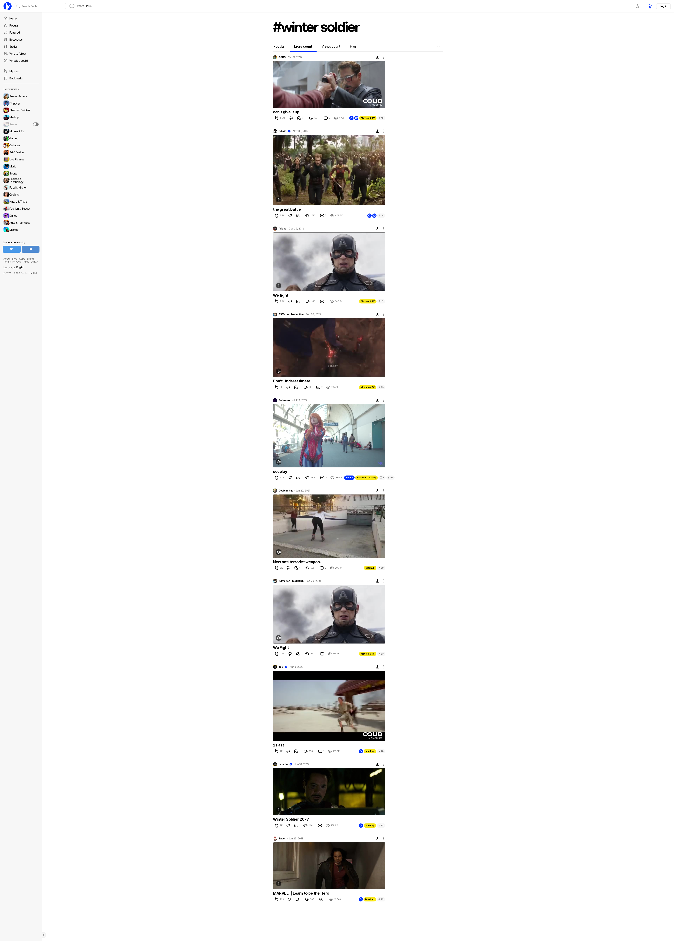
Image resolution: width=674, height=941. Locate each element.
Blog (14, 258)
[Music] (21, 166)
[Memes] (21, 229)
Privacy (16, 261)
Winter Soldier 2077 (291, 819)
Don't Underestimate (291, 381)
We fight (280, 295)
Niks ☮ (282, 131)
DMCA (34, 261)
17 (381, 301)
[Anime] (21, 124)
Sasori (282, 838)
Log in (663, 6)
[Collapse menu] (43, 935)
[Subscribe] (36, 124)
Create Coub (84, 6)
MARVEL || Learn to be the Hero (301, 893)
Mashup (370, 568)
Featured (14, 32)
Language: (14, 267)
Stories (13, 46)
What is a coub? (18, 60)
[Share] (377, 57)
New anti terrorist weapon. (297, 562)
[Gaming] (21, 138)
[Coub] (8, 6)
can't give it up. (286, 112)
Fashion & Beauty (366, 477)
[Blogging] (21, 103)
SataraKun (285, 400)
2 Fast (278, 745)
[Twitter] (12, 249)
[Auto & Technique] (21, 222)
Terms (7, 261)
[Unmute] (278, 199)
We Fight (281, 647)
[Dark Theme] (637, 6)
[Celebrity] (21, 194)
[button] (439, 46)
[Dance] (21, 215)
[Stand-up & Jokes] (21, 110)
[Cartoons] (21, 145)
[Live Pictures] (21, 159)
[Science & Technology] (21, 180)
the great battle (287, 209)
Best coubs (16, 39)
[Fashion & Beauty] (21, 208)
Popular (13, 25)
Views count (331, 46)
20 (381, 899)
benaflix (283, 764)
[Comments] (299, 118)
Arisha (282, 228)
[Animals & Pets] (21, 96)
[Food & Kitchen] (21, 187)
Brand (30, 258)
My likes (14, 71)
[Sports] (21, 173)
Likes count (303, 46)
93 (390, 477)
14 (381, 215)
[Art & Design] (21, 152)
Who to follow (17, 53)
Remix (349, 477)
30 (381, 825)
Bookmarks (16, 78)
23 (381, 387)
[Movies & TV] (21, 131)
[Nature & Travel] (21, 201)
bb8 (281, 667)
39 (381, 567)
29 (381, 751)
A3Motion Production (291, 314)
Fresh (354, 46)
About (7, 258)
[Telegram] (31, 249)
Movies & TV (368, 118)
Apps (22, 258)
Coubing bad (286, 490)
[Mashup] (21, 117)
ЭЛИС (282, 57)
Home (12, 18)
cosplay (280, 471)
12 (381, 118)
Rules (26, 261)
